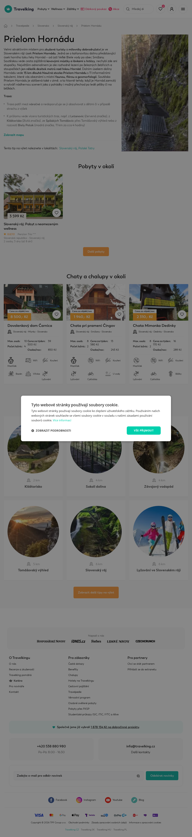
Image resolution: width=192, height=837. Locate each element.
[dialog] (96, 418)
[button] (51, 430)
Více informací (62, 420)
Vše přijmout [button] (144, 430)
